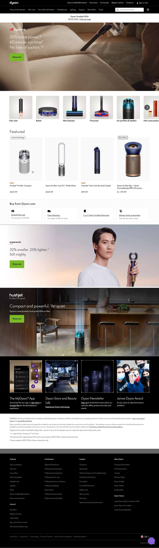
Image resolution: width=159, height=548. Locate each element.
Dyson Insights (119, 482)
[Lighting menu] (77, 10)
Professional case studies (53, 494)
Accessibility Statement (80, 536)
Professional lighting (52, 486)
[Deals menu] (104, 10)
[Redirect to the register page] (133, 376)
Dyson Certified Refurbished (77, 3)
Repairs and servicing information (91, 503)
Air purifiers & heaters (46, 10)
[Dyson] (14, 4)
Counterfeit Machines (87, 486)
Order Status (14, 518)
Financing (83, 498)
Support (82, 10)
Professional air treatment (53, 473)
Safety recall (84, 490)
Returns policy (84, 494)
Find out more (85, 19)
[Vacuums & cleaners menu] (26, 10)
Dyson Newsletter (92, 398)
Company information (122, 465)
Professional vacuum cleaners (55, 482)
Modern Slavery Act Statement (63, 536)
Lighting (73, 10)
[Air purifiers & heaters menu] (55, 10)
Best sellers (92, 10)
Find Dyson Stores (120, 469)
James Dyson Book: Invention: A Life (126, 501)
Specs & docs (49, 490)
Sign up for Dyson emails (18, 522)
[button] (155, 87)
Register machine (117, 3)
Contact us (130, 3)
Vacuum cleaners (16, 465)
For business (104, 3)
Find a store (93, 3)
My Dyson (13, 510)
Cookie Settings (34, 536)
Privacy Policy (13, 536)
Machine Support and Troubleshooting (93, 473)
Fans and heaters (16, 477)
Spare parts (83, 469)
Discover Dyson (119, 477)
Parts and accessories (17, 498)
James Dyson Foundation (123, 506)
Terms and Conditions (47, 536)
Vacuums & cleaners (17, 10)
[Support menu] (86, 10)
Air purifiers (14, 473)
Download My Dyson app (19, 527)
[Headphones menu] (68, 10)
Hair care (31, 10)
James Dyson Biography (122, 510)
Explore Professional (52, 465)
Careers (117, 473)
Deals (101, 10)
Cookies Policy (23, 536)
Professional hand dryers (53, 469)
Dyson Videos (119, 486)
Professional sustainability (53, 498)
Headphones (62, 10)
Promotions (83, 482)
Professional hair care (52, 477)
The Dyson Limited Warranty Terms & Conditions (105, 427)
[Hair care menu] (36, 10)
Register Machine (16, 514)
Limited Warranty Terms (88, 477)
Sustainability (118, 490)
